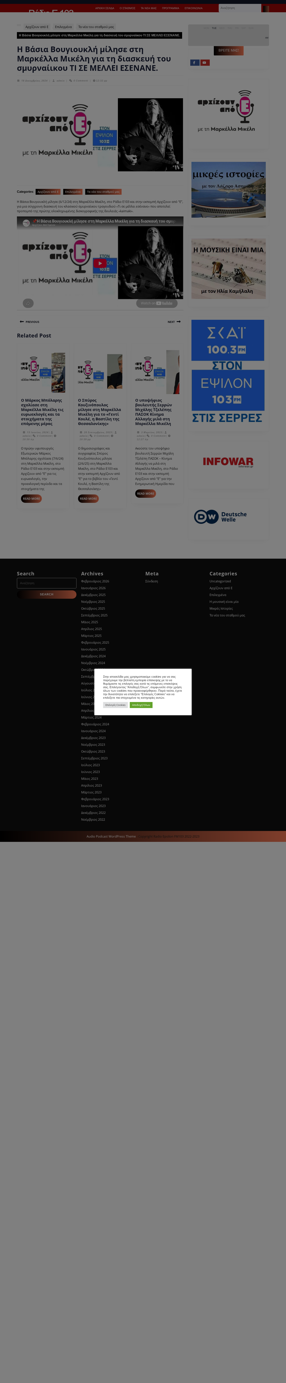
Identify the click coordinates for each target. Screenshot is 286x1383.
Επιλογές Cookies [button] (115, 705)
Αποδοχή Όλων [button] (141, 705)
